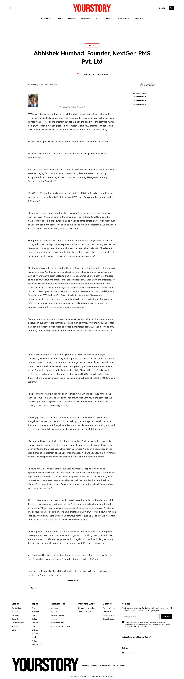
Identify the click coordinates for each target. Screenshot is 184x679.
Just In (34, 588)
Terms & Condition (118, 666)
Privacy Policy (104, 666)
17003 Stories (101, 74)
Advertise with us (71, 581)
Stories (91, 45)
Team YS (87, 74)
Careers (94, 666)
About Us (85, 666)
